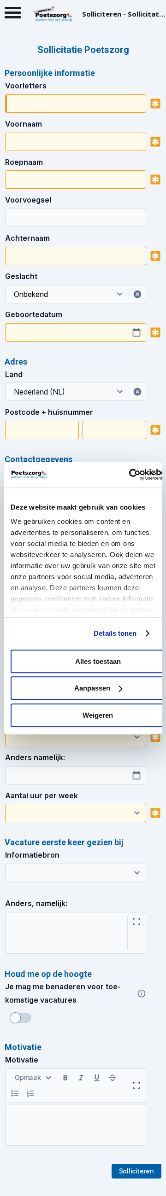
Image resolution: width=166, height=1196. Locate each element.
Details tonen (115, 633)
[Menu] (13, 15)
